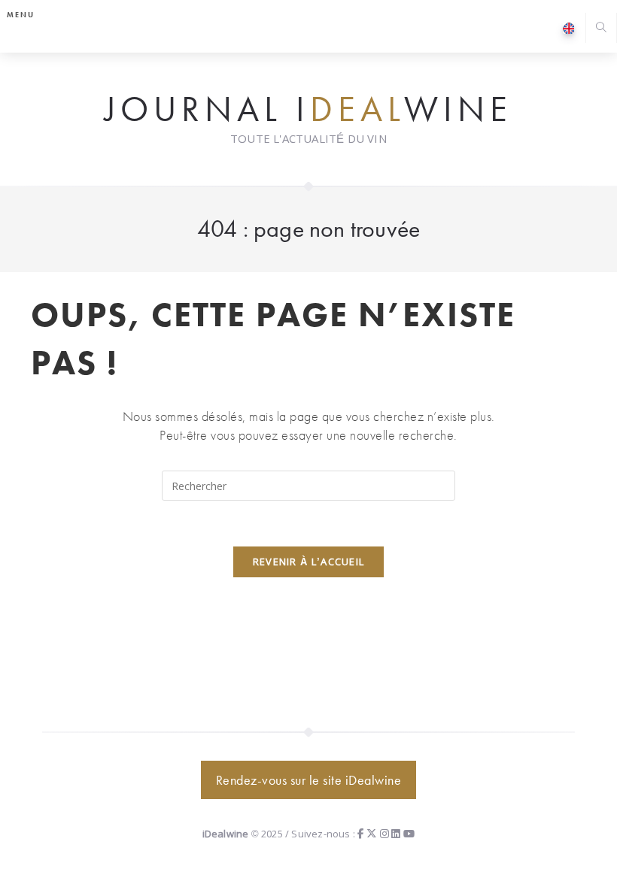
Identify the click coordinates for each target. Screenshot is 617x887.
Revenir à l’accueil (309, 561)
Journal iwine (308, 109)
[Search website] (601, 29)
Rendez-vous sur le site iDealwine (309, 780)
